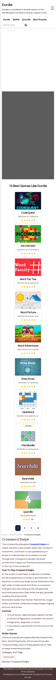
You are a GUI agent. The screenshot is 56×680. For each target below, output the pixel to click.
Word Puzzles (15, 535)
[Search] (26, 25)
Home (5, 535)
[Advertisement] (28, 60)
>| (38, 528)
